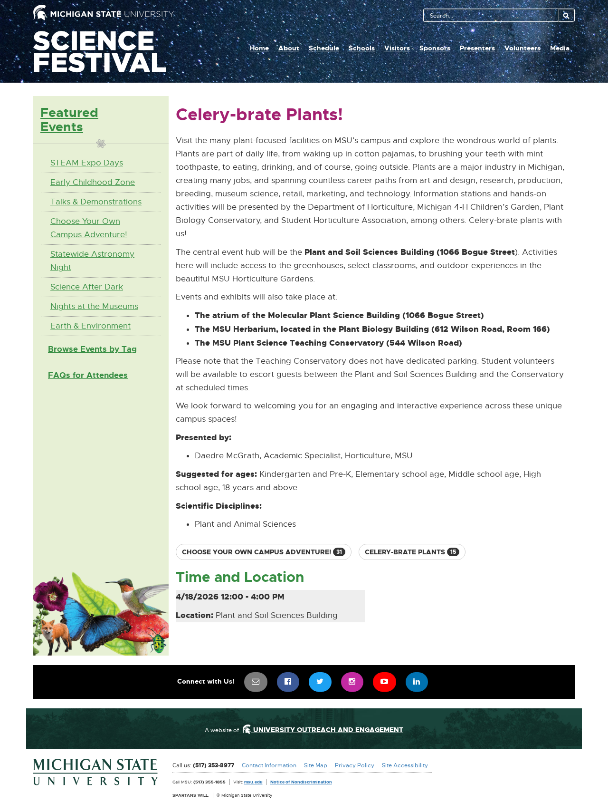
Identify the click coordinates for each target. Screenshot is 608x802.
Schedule (324, 48)
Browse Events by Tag (92, 349)
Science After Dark (86, 287)
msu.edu (253, 781)
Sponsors (434, 48)
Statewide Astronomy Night (92, 260)
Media (560, 48)
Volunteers (522, 48)
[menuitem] (256, 682)
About (288, 48)
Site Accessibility (405, 765)
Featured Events (69, 119)
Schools (362, 48)
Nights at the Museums (94, 306)
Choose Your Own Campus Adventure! (88, 228)
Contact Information (269, 765)
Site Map (315, 765)
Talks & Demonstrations (96, 202)
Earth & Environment (90, 326)
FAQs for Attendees (88, 375)
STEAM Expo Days (86, 163)
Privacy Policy (354, 765)
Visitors (397, 48)
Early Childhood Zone (92, 182)
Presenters (477, 48)
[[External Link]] (95, 772)
